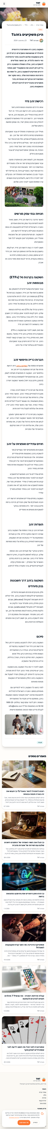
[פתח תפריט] (4, 3)
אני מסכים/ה (23, 1122)
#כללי (40, 743)
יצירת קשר (42, 1100)
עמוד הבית (39, 25)
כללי (26, 25)
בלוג (32, 25)
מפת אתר (43, 1103)
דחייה (35, 1122)
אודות (44, 1098)
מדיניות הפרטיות (14, 1117)
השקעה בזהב (21, 365)
